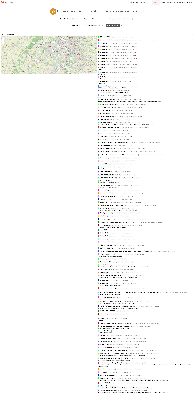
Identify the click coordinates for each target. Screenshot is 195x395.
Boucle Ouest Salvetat (107, 341)
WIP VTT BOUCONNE (106, 248)
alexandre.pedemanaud (138, 288)
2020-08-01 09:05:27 (106, 245)
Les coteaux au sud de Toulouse (109, 127)
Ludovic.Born (126, 167)
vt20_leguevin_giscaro (107, 219)
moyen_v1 (103, 136)
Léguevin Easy (104, 272)
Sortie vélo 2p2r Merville (107, 99)
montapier (141, 193)
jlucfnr (133, 196)
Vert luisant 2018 (105, 181)
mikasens (124, 259)
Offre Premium (181, 2)
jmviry (129, 110)
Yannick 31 (129, 208)
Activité (86, 19)
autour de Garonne (105, 386)
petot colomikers (105, 145)
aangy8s (129, 145)
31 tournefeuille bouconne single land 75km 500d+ (115, 326)
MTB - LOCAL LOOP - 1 (106, 254)
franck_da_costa (136, 122)
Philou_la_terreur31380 (125, 199)
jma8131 (145, 301)
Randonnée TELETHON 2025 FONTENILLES (113, 40)
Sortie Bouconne (105, 171)
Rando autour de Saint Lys (108, 390)
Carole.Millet (130, 269)
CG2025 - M (103, 49)
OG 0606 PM (103, 202)
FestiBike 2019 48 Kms (106, 378)
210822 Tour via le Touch (107, 196)
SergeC (142, 148)
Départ (114, 19)
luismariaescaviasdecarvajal (142, 219)
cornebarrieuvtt (133, 86)
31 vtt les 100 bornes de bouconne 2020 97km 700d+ (116, 306)
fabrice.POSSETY (135, 335)
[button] (31, 57)
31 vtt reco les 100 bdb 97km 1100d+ (110, 301)
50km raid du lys (105, 190)
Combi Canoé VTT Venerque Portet (110, 275)
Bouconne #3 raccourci (107, 174)
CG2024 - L (103, 61)
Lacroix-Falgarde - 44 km (107, 148)
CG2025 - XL (103, 43)
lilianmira (132, 248)
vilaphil (133, 386)
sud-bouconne (104, 113)
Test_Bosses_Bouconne (107, 116)
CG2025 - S (103, 52)
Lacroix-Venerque (105, 208)
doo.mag (142, 99)
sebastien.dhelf (141, 382)
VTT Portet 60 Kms (106, 225)
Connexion (191, 2)
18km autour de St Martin (107, 262)
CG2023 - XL (103, 67)
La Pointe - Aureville (106, 344)
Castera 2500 (104, 233)
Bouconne (103, 239)
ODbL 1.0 (95, 73)
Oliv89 (131, 180)
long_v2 (102, 133)
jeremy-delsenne (136, 330)
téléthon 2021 (104, 164)
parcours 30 (103, 95)
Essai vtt (102, 318)
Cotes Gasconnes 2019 (107, 369)
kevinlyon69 (127, 372)
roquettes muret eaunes (107, 375)
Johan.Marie (155, 350)
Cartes (163, 2)
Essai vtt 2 (103, 314)
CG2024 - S (103, 55)
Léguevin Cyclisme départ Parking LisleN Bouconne (115, 323)
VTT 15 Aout (103, 372)
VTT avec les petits (106, 297)
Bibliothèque (156, 2)
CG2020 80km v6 (105, 280)
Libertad (102, 259)
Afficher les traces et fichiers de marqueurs (87, 25)
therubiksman (151, 205)
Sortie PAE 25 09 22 (106, 119)
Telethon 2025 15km (106, 37)
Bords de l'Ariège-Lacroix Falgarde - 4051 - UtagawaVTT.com (118, 155)
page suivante (10, 34)
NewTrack (103, 167)
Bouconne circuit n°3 (106, 177)
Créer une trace (134, 2)
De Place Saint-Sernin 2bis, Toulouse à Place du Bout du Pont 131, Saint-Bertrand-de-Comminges (129, 292)
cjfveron (144, 390)
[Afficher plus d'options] (121, 25)
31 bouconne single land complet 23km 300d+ (113, 353)
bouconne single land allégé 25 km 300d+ (112, 363)
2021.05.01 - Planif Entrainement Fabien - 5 (113, 205)
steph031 (139, 375)
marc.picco (130, 265)
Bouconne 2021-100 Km (107, 193)
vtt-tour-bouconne (105, 110)
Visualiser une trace (145, 2)
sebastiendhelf (155, 142)
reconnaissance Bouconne (108, 104)
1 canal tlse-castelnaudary (108, 288)
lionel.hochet (133, 158)
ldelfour (136, 344)
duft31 (172, 251)
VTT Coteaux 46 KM (106, 347)
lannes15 (136, 347)
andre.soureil (137, 213)
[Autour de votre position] (133, 19)
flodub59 (135, 311)
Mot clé (63, 19)
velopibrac (130, 119)
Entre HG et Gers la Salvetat (108, 338)
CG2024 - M (103, 58)
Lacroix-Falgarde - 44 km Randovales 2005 (113, 151)
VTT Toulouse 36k (105, 242)
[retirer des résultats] (136, 43)
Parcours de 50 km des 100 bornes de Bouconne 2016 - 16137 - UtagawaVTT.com (124, 251)
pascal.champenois (140, 341)
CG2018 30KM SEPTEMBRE (108, 311)
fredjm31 (139, 225)
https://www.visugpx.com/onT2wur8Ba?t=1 (113, 222)
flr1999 (133, 37)
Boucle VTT (103, 230)
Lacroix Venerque (105, 265)
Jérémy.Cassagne (130, 229)
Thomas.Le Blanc (132, 272)
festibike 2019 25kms (106, 383)
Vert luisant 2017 (105, 185)
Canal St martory (105, 269)
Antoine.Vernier (138, 107)
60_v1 (101, 130)
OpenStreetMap (83, 73)
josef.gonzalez (154, 323)
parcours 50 (103, 90)
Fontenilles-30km (105, 331)
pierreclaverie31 (185, 292)
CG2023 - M (103, 77)
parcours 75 (103, 86)
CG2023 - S (103, 81)
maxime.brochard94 (138, 242)
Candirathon (103, 158)
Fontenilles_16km (105, 122)
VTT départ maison (106, 213)
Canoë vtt (103, 216)
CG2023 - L (103, 72)
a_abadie (139, 116)
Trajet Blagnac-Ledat (106, 107)
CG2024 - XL (103, 64)
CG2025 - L (103, 46)
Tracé (101, 199)
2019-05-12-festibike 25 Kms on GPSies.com (113, 142)
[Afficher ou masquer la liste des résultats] (193, 35)
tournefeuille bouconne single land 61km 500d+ (114, 358)
